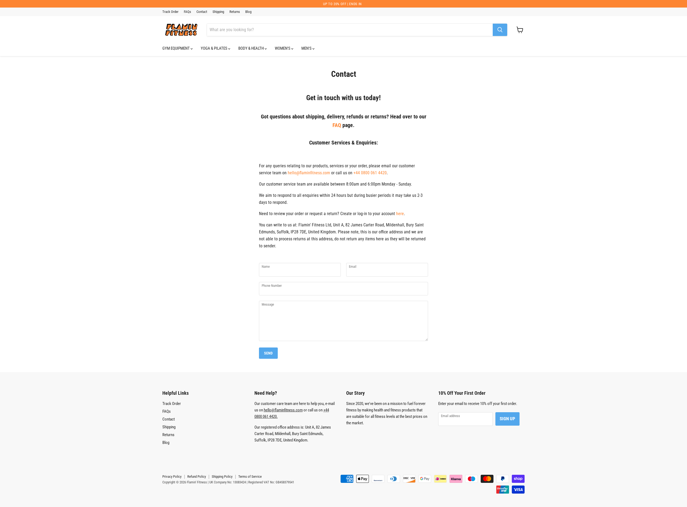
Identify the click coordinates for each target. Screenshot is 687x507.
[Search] (500, 30)
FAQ (336, 125)
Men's (306, 48)
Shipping (218, 12)
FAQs (187, 12)
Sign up (507, 418)
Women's (283, 48)
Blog (248, 12)
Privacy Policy (171, 477)
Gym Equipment (176, 48)
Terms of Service (250, 477)
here (400, 213)
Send (268, 353)
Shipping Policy (222, 477)
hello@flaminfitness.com (309, 172)
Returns (234, 12)
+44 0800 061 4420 (370, 172)
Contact (201, 12)
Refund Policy (196, 477)
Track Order (170, 12)
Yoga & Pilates (214, 48)
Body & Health (251, 48)
